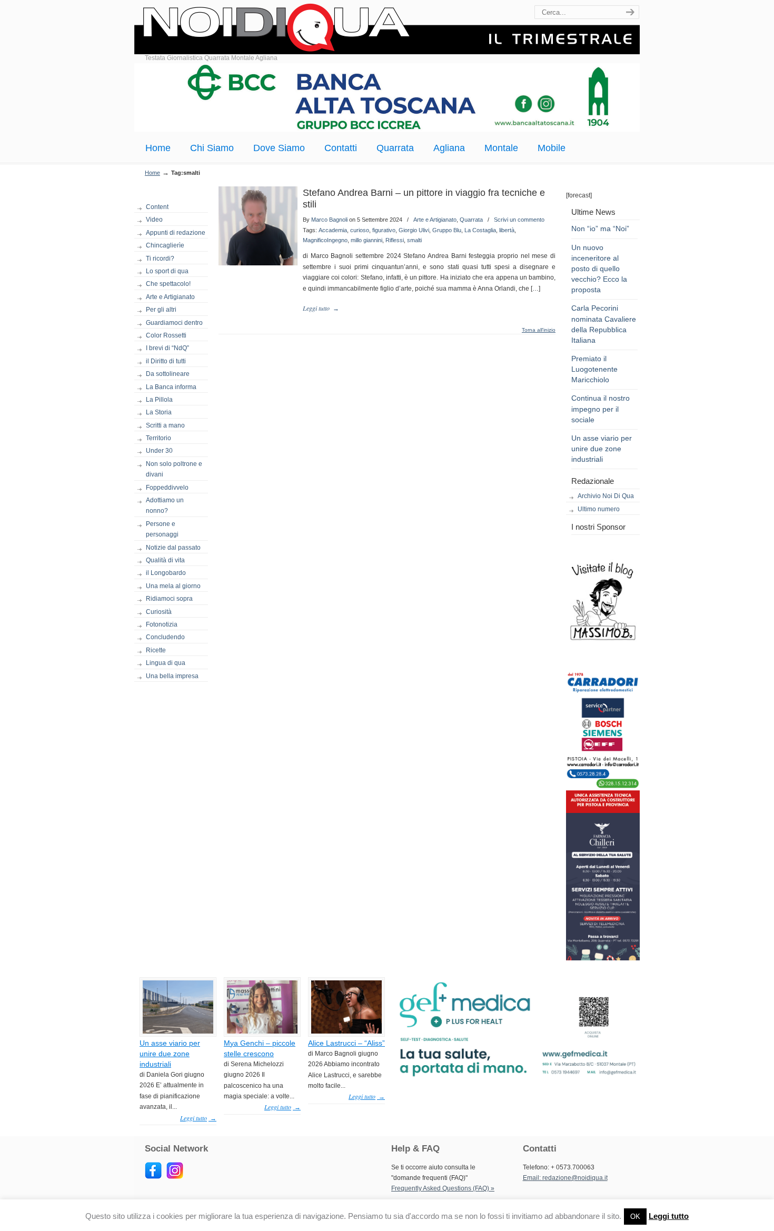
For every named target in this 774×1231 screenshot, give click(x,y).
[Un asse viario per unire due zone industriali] (178, 1031)
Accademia (333, 230)
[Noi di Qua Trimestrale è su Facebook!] (153, 1176)
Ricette (156, 650)
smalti (414, 240)
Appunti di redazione (175, 232)
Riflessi (394, 240)
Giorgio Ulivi (414, 230)
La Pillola (159, 399)
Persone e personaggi (162, 529)
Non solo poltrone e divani (174, 469)
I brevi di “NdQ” (167, 348)
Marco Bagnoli (329, 219)
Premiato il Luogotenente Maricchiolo (594, 369)
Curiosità (159, 612)
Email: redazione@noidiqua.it (565, 1178)
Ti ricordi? (160, 258)
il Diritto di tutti (166, 361)
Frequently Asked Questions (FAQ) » (442, 1188)
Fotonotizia (161, 624)
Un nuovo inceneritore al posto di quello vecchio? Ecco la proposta (599, 268)
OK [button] (635, 1216)
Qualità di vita (165, 560)
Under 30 (159, 450)
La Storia (159, 412)
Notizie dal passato (173, 547)
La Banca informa (171, 387)
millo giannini (366, 240)
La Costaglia (480, 230)
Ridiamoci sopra (169, 598)
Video (154, 219)
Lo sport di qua (167, 271)
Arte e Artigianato (170, 297)
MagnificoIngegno (325, 240)
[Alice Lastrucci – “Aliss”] (346, 1031)
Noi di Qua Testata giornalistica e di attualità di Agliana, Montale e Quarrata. (387, 28)
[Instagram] (174, 1176)
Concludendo (165, 637)
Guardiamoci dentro (174, 322)
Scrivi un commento (519, 219)
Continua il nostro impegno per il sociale (600, 408)
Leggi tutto (669, 1216)
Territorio (158, 438)
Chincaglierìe (165, 245)
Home (152, 173)
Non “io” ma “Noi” (600, 228)
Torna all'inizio (538, 330)
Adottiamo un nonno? (165, 505)
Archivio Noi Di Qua (606, 496)
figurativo (383, 230)
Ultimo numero (599, 509)
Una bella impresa (172, 676)
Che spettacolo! (168, 283)
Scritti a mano (165, 425)
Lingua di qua (165, 663)
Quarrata (471, 219)
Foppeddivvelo (167, 487)
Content (157, 207)
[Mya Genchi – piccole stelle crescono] (262, 1031)
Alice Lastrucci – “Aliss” (346, 1043)
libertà (506, 230)
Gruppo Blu (446, 230)
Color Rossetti (166, 335)
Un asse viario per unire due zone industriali (601, 448)
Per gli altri (161, 309)
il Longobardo (166, 573)
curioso (359, 230)
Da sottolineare (168, 374)
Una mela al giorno (173, 586)
